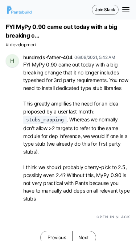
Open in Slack (113, 217)
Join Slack (105, 9)
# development (21, 44)
